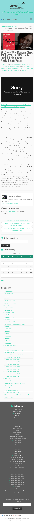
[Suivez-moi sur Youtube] (9, 19)
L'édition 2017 (8, 333)
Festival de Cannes (9, 312)
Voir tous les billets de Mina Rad (10, 203)
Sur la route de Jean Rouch (11, 392)
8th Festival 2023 (9, 293)
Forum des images (9, 317)
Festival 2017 (8, 310)
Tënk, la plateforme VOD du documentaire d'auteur (18, 395)
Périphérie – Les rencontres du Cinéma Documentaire (17, 491)
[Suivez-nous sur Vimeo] (13, 19)
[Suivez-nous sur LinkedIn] (11, 19)
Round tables (8, 388)
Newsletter (7, 378)
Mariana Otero (29, 68)
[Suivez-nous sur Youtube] (16, 19)
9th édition (7, 296)
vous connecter (12, 211)
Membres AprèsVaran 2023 (12, 374)
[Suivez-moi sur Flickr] (7, 19)
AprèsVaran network (10, 303)
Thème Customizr (21, 520)
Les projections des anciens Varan (13, 350)
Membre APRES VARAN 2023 (12, 357)
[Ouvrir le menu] (31, 18)
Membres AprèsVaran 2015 (12, 66)
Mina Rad (4, 70)
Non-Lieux (10, 70)
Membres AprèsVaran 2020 (12, 369)
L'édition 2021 (8, 341)
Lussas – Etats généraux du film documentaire (16, 355)
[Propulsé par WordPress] (28, 518)
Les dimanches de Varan (10, 345)
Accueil (3, 26)
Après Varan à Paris (11, 26)
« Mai (2, 280)
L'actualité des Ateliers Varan (12, 322)
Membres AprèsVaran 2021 (12, 371)
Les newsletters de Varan (11, 348)
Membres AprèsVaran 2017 (12, 364)
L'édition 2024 (8, 343)
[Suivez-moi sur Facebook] (6, 19)
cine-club (6, 305)
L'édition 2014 (8, 326)
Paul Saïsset (16, 70)
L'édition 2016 (8, 331)
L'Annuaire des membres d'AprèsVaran (14, 324)
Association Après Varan (15, 518)
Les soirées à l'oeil (9, 352)
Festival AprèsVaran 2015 (18, 68)
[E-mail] (2, 19)
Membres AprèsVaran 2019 (12, 366)
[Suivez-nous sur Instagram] (14, 19)
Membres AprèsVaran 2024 (12, 376)
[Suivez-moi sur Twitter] (4, 19)
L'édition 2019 (8, 336)
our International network (11, 381)
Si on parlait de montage (11, 390)
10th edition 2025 (9, 291)
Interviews (24, 64)
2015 (25, 66)
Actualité (6, 298)
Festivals (6, 315)
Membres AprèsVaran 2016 (12, 362)
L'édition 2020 (8, 338)
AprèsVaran (8, 68)
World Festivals (8, 397)
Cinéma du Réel (8, 308)
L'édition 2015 (8, 329)
